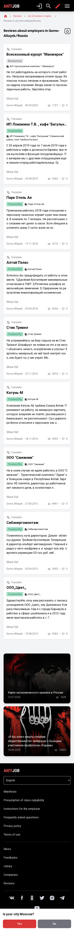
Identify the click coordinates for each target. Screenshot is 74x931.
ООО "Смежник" (20, 457)
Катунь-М (14, 392)
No (54, 923)
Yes (19, 923)
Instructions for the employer (22, 808)
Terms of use (12, 834)
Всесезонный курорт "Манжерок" (35, 54)
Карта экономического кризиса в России (35, 692)
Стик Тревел (17, 327)
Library (8, 866)
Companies (11, 874)
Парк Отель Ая (19, 197)
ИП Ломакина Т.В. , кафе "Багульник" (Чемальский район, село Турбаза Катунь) (37, 124)
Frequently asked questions (21, 817)
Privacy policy (12, 826)
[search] (48, 6)
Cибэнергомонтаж (22, 522)
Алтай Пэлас (17, 262)
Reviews (9, 883)
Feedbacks (11, 857)
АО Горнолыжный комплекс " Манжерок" (32, 66)
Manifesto (10, 791)
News (7, 849)
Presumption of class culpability (24, 800)
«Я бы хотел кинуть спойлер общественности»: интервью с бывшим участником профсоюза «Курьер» (34, 741)
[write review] (58, 6)
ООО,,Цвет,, (16, 587)
